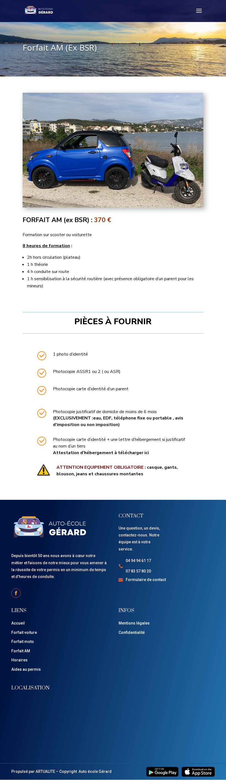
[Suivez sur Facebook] (16, 593)
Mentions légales (134, 623)
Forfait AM (20, 651)
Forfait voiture (24, 632)
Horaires (19, 660)
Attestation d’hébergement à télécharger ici (101, 453)
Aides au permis (26, 669)
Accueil (18, 623)
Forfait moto (22, 641)
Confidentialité (132, 632)
